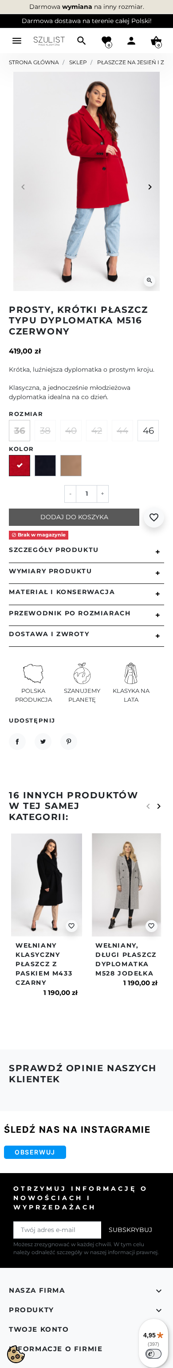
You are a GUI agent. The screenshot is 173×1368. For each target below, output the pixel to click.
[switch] (153, 1354)
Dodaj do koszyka (74, 517)
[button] (82, 41)
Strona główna (34, 62)
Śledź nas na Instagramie (77, 1129)
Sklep (78, 62)
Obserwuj (35, 1152)
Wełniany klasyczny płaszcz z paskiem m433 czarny (44, 964)
